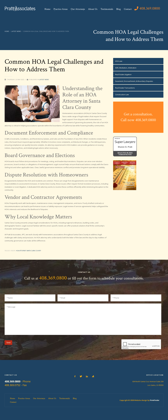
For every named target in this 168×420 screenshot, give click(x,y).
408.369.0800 (53, 277)
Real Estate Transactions (125, 88)
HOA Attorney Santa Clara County (28, 251)
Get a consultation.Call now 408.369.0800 (138, 117)
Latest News (44, 79)
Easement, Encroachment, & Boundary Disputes (134, 81)
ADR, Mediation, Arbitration (125, 68)
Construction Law (122, 94)
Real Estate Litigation (123, 74)
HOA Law (118, 61)
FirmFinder (154, 400)
